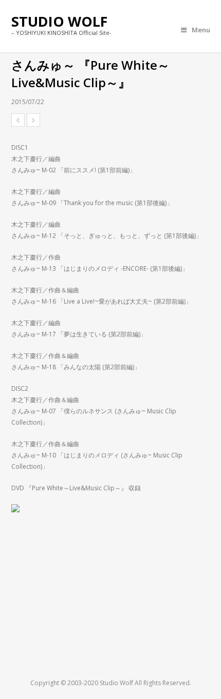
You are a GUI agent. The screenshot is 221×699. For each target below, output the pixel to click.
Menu (201, 29)
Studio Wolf (59, 21)
